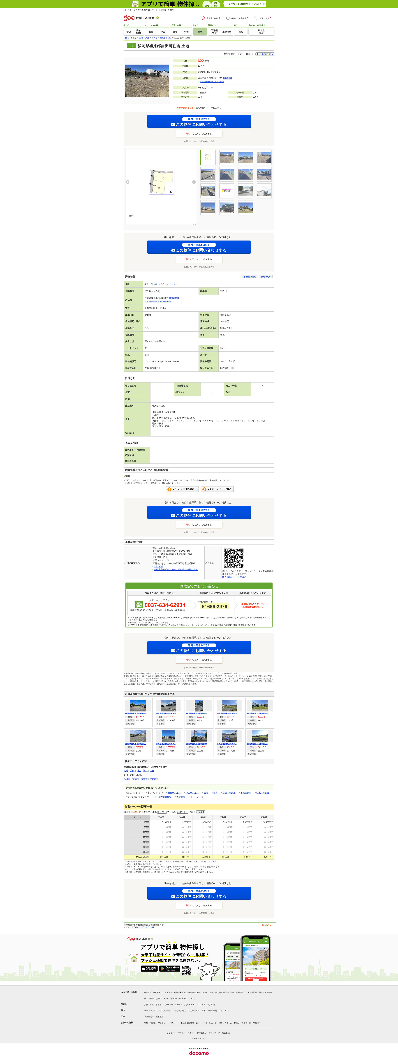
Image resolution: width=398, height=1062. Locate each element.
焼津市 (135, 779)
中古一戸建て (192, 792)
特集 (146, 1023)
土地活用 (159, 1017)
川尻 (139, 770)
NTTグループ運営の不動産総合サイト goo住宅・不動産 (149, 10)
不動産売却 (149, 1017)
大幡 (126, 770)
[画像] (245, 157)
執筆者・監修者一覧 (242, 1023)
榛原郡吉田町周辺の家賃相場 (212, 82)
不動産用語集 (250, 276)
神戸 (145, 770)
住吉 (152, 770)
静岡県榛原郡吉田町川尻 (135, 744)
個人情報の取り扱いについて (156, 998)
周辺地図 (227, 78)
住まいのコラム (225, 1023)
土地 (206, 792)
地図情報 (257, 1023)
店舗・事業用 (229, 792)
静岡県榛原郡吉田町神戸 (166, 744)
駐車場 (202, 1005)
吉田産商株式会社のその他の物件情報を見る (176, 569)
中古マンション (166, 1011)
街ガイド (213, 1023)
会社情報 (158, 566)
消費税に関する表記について (183, 998)
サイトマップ (214, 1033)
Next (194, 182)
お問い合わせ (201, 1033)
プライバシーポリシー (176, 1033)
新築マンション (150, 1011)
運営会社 (226, 1033)
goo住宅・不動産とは (153, 992)
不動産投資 (246, 792)
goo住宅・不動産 (129, 992)
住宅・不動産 (262, 792)
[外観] (227, 157)
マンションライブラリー (168, 1023)
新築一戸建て (174, 792)
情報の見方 (266, 276)
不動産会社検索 (163, 797)
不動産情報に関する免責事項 (260, 992)
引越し (153, 1023)
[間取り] (161, 184)
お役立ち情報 (127, 1022)
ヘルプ (190, 1033)
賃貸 (215, 792)
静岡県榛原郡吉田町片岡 (166, 713)
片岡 (132, 770)
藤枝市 (144, 779)
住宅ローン (223, 1011)
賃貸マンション (190, 1005)
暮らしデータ (201, 1023)
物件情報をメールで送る (234, 577)
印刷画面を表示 (266, 54)
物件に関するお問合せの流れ (222, 992)
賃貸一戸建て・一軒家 (173, 1005)
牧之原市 (154, 779)
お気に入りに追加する (200, 133)
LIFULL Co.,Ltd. (147, 927)
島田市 (127, 779)
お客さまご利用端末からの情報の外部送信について (186, 992)
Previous (128, 182)
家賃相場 (180, 797)
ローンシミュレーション (165, 284)
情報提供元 (240, 992)
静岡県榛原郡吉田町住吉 (135, 713)
